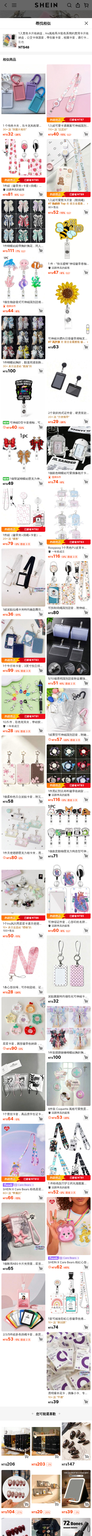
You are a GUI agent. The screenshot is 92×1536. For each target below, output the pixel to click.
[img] (23, 180)
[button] (41, 134)
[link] (23, 125)
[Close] (86, 23)
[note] (49, 1464)
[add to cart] (26, 1456)
